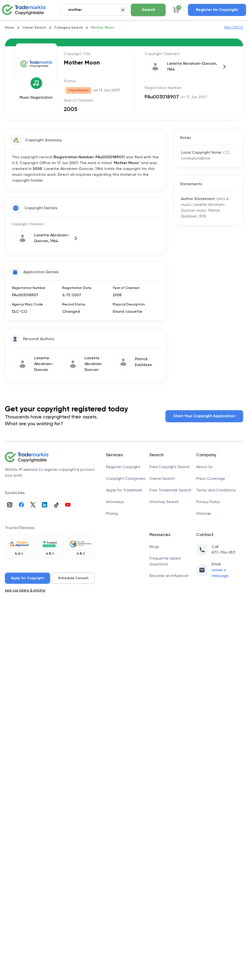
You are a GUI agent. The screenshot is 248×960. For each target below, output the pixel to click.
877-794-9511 (223, 553)
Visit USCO (233, 28)
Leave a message (220, 573)
